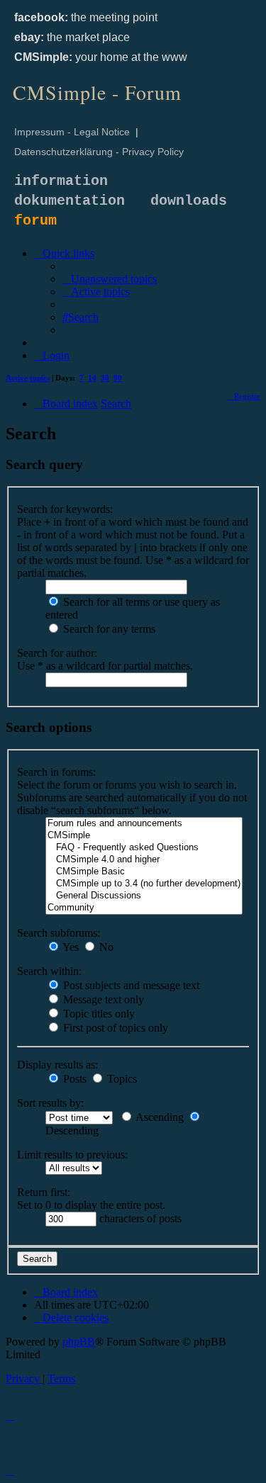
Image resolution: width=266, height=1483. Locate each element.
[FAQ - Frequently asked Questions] (144, 848)
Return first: (43, 1192)
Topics (120, 1079)
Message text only (102, 999)
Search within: (49, 971)
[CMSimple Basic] (144, 872)
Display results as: (57, 1065)
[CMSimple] (144, 836)
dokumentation (69, 201)
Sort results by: (50, 1103)
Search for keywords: (65, 509)
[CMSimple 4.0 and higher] (144, 860)
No (104, 947)
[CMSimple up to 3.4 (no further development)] (144, 884)
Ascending (158, 1117)
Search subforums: (58, 933)
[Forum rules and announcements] (144, 824)
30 (105, 377)
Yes (69, 947)
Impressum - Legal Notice (72, 131)
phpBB (78, 1342)
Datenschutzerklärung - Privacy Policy (99, 151)
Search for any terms (107, 629)
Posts (73, 1079)
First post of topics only (114, 1028)
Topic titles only (97, 1014)
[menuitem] (109, 279)
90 (117, 377)
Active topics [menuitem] (28, 377)
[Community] (144, 908)
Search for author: (57, 653)
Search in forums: (56, 772)
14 (92, 377)
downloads (188, 201)
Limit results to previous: (72, 1155)
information (61, 181)
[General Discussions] (144, 896)
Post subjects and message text (129, 985)
